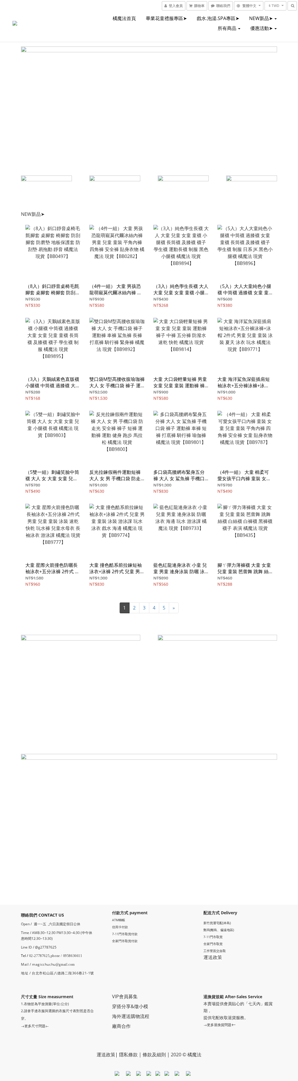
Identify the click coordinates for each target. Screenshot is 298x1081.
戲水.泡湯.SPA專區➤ (218, 18)
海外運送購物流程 (130, 1016)
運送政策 (212, 957)
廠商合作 (121, 1026)
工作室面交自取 (214, 951)
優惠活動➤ (262, 28)
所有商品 (227, 28)
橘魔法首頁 (124, 18)
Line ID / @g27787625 (38, 947)
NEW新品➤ (261, 18)
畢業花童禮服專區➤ (166, 18)
